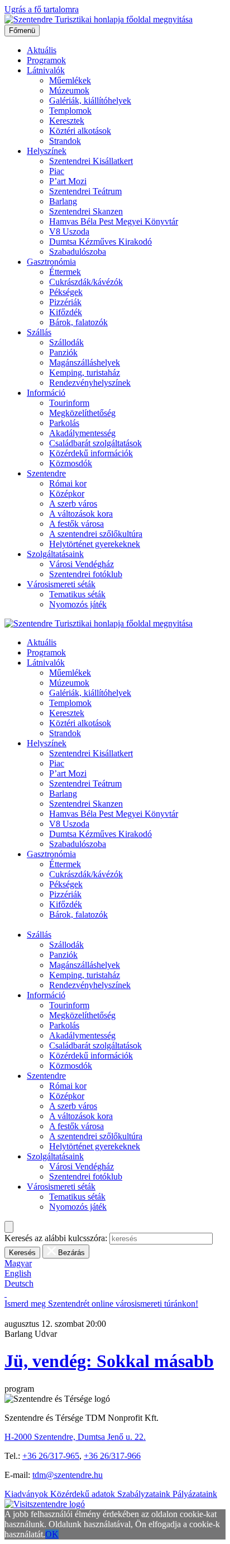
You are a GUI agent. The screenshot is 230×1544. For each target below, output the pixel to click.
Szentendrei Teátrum (85, 191)
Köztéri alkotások (80, 130)
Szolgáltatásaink (55, 554)
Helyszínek (46, 151)
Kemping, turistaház (84, 372)
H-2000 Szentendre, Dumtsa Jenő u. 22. (75, 1437)
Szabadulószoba (77, 251)
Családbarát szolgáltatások (95, 443)
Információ (46, 392)
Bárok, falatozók (78, 322)
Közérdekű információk (91, 453)
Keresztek (66, 120)
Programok (46, 60)
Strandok (65, 141)
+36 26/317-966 (112, 1456)
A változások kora (81, 513)
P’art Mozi (68, 181)
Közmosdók (70, 463)
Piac (56, 171)
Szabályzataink (144, 1494)
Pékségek (66, 292)
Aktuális (41, 50)
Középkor (66, 493)
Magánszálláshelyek (84, 362)
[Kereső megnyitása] (8, 1227)
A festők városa (76, 523)
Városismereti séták (61, 584)
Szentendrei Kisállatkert (91, 161)
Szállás (39, 332)
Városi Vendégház (81, 564)
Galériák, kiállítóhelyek (90, 100)
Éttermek (65, 272)
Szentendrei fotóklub (85, 574)
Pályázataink (194, 1494)
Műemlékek (70, 80)
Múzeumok (69, 90)
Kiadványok (27, 1494)
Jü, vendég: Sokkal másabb (109, 1361)
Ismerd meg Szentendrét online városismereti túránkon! (101, 1303)
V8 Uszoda (69, 231)
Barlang (63, 201)
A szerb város (73, 503)
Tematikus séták (77, 594)
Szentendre (46, 473)
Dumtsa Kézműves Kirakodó (100, 241)
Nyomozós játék (78, 604)
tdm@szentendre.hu (67, 1475)
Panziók (63, 352)
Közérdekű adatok (83, 1494)
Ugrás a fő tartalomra (41, 9)
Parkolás (64, 423)
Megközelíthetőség (82, 413)
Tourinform (69, 403)
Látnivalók (46, 70)
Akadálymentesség (82, 433)
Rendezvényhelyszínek (90, 382)
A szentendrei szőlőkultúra (95, 534)
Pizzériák (65, 302)
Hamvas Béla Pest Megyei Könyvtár (113, 221)
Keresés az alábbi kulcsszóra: (55, 1238)
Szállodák (66, 342)
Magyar (18, 1263)
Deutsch (18, 1283)
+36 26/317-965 (50, 1456)
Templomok (70, 110)
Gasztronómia (51, 261)
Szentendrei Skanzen (86, 211)
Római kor (68, 483)
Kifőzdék (65, 312)
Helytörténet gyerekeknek (94, 544)
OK (52, 1534)
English (17, 1273)
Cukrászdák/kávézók (86, 282)
